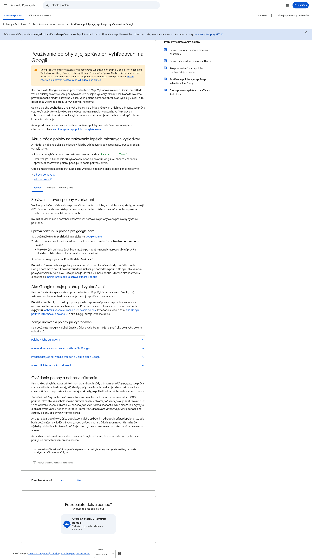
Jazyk (100, 549)
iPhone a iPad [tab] (66, 187)
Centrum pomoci (13, 15)
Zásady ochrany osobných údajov (43, 553)
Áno (63, 480)
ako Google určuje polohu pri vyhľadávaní (77, 129)
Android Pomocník (23, 5)
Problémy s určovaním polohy (182, 42)
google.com (93, 236)
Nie (79, 480)
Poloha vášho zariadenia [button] (45, 339)
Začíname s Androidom (39, 15)
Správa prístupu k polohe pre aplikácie (190, 61)
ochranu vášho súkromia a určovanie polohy (70, 310)
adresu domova (43, 174)
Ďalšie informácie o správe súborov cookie (72, 277)
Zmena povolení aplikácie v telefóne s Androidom (190, 92)
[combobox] (106, 5)
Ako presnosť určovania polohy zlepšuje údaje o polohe (186, 70)
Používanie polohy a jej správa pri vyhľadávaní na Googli (188, 81)
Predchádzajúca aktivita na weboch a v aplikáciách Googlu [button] (65, 357)
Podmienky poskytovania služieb (75, 553)
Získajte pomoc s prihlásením (293, 15)
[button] (6, 5)
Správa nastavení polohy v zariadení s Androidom (190, 52)
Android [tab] (50, 187)
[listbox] (105, 554)
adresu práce (42, 179)
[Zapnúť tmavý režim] (119, 553)
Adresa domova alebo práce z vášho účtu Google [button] (60, 348)
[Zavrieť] (306, 33)
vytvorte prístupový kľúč (207, 34)
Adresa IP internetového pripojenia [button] (51, 365)
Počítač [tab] (37, 187)
